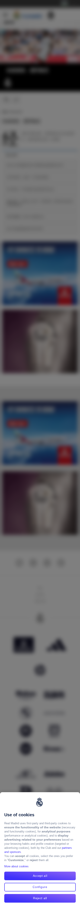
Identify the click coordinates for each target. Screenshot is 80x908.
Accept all (40, 875)
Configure (40, 887)
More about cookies (16, 866)
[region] (40, 850)
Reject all (40, 898)
